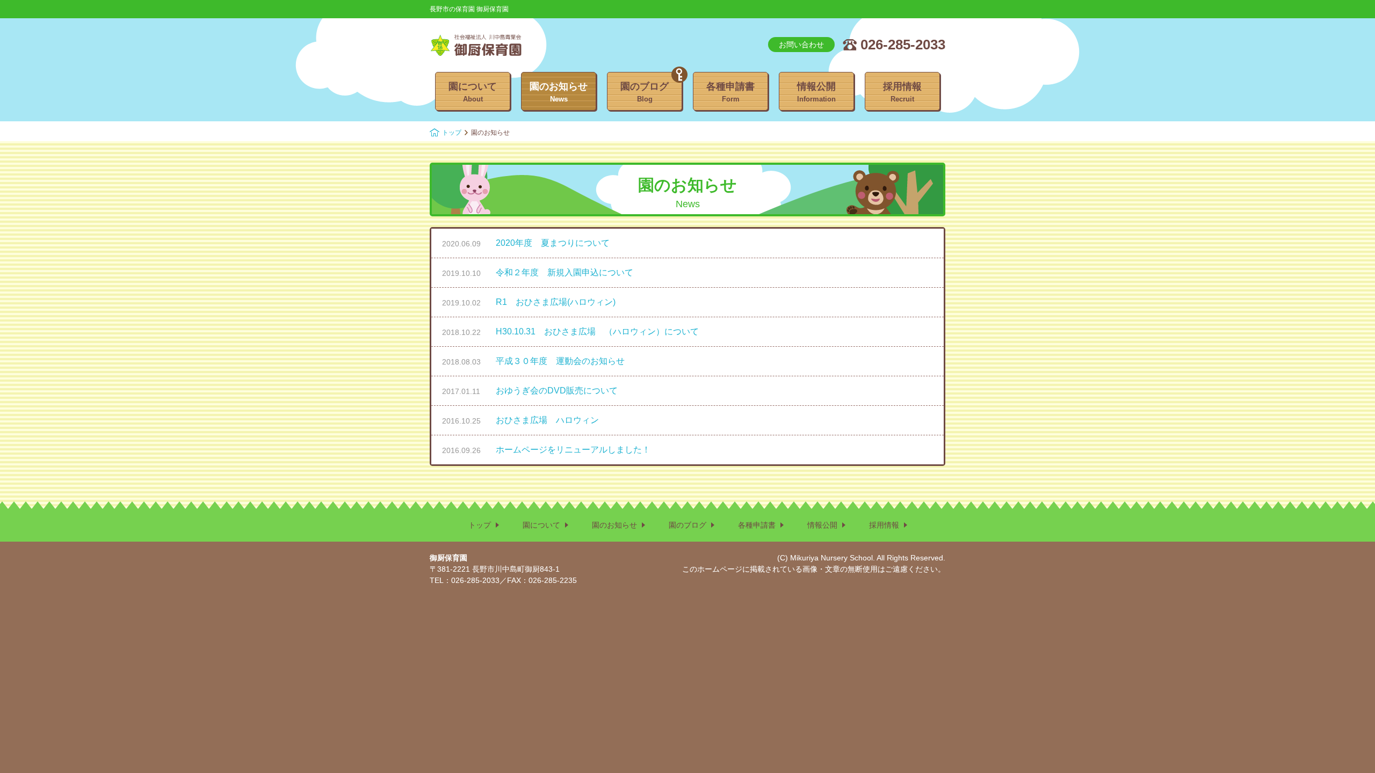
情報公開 (816, 92)
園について (472, 92)
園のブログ (644, 92)
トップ (451, 132)
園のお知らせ (559, 92)
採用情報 (902, 92)
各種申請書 (730, 92)
